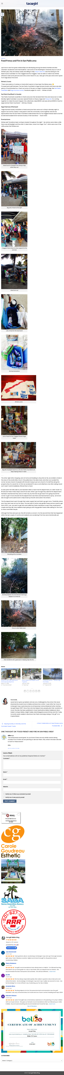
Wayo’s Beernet (40, 72)
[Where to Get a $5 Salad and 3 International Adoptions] (10, 673)
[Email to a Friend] (33, 691)
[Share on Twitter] (30, 691)
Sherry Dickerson (11, 963)
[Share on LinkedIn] (39, 691)
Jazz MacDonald (11, 952)
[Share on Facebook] (27, 691)
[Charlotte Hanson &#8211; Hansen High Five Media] (52, 673)
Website (5, 786)
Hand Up (3, 58)
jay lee (8, 975)
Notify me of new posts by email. (15, 797)
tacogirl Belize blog (12, 937)
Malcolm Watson (11, 996)
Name (5, 772)
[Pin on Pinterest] (36, 691)
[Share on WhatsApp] (25, 691)
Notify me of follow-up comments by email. (18, 794)
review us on (11, 948)
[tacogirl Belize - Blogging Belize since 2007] (32, 3)
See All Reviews (32, 1006)
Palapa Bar (48, 99)
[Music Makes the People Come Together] (31, 673)
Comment (6, 758)
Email (5, 779)
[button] (2, 3)
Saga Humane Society (17, 90)
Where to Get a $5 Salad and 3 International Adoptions (9, 681)
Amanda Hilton (10, 986)
